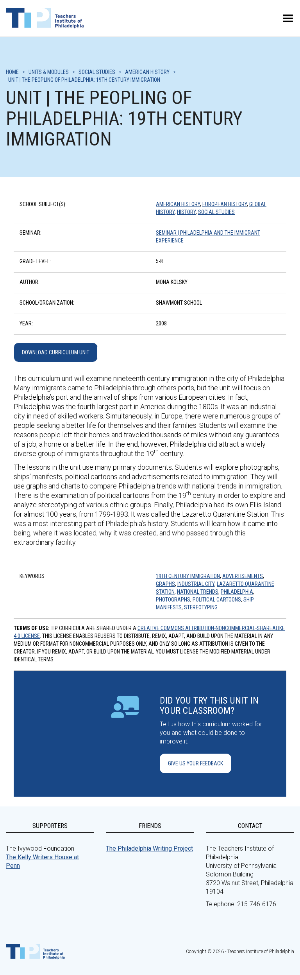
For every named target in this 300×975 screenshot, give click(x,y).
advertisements (242, 576)
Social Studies (216, 212)
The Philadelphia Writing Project (149, 848)
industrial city (195, 584)
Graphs (165, 584)
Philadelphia (237, 592)
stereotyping (201, 607)
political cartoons (217, 599)
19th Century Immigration (188, 576)
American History (178, 204)
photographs (173, 599)
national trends (197, 592)
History (186, 212)
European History (224, 204)
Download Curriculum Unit (55, 352)
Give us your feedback (195, 763)
